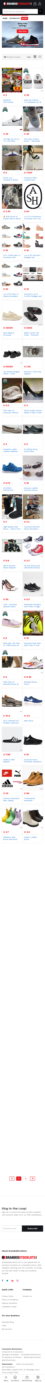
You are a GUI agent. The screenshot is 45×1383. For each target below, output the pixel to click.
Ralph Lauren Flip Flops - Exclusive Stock (31, 334)
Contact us (27, 1296)
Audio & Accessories (24, 1364)
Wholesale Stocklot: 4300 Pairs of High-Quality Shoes (32, 605)
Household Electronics (30, 1355)
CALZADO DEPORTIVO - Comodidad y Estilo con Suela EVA (11, 489)
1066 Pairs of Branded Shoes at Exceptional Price (10, 683)
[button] (21, 44)
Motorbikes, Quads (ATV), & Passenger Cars (20, 1370)
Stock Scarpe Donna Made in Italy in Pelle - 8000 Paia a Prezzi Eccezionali (33, 411)
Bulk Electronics (9, 1360)
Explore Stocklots (9, 1303)
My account (7, 1329)
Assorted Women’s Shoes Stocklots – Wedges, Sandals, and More (32, 528)
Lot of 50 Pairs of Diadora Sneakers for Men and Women (12, 295)
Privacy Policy (7, 1296)
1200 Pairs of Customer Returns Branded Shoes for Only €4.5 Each (11, 411)
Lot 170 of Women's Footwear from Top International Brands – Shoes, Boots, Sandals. (32, 218)
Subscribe (33, 1228)
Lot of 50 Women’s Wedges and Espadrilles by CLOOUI (32, 256)
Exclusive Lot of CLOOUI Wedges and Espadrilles (33, 295)
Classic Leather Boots (30, 838)
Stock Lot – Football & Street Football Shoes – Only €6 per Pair (10, 179)
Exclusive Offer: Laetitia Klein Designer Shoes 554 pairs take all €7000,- (32, 179)
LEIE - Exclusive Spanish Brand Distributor (10, 605)
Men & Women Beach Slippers (9, 567)
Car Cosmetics (8, 1367)
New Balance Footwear (8, 334)
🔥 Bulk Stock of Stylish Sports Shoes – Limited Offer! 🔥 (12, 218)
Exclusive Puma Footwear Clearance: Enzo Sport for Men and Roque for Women (33, 761)
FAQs (4, 1326)
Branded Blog (8, 1322)
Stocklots (15, 18)
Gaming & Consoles (10, 1355)
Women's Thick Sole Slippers (32, 373)
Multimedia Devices (32, 1357)
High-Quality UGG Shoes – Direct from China (11, 528)
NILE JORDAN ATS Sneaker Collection (11, 722)
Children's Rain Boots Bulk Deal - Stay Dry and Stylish (11, 838)
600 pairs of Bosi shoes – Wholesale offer (32, 140)
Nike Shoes (28, 721)
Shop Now (22, 31)
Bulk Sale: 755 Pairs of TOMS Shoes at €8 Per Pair (11, 644)
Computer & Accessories (12, 1352)
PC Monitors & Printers (11, 1357)
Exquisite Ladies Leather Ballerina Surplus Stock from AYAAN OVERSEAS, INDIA (11, 450)
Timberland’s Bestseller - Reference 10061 (31, 799)
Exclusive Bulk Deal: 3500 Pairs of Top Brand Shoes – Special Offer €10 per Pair (32, 644)
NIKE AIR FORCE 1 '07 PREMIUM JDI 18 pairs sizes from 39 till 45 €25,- (32, 101)
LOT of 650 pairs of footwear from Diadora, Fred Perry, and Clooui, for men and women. (11, 256)
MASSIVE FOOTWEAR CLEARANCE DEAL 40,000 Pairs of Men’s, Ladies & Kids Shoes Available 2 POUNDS (11, 101)
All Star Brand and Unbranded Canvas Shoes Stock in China (32, 567)
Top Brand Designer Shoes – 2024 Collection (11, 373)
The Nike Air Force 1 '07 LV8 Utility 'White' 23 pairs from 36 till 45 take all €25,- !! (12, 140)
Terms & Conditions (10, 1300)
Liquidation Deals (9, 1307)
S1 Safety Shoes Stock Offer (31, 450)
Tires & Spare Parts (10, 1372)
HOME (5, 18)
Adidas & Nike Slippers (9, 761)
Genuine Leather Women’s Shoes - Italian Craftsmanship (31, 489)
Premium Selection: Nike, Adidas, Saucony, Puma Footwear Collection (11, 799)
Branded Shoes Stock (30, 683)
